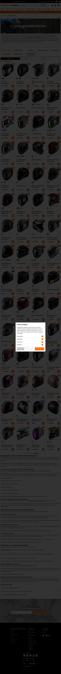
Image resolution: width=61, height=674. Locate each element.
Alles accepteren (40, 349)
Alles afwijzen (20, 349)
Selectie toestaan (29, 349)
